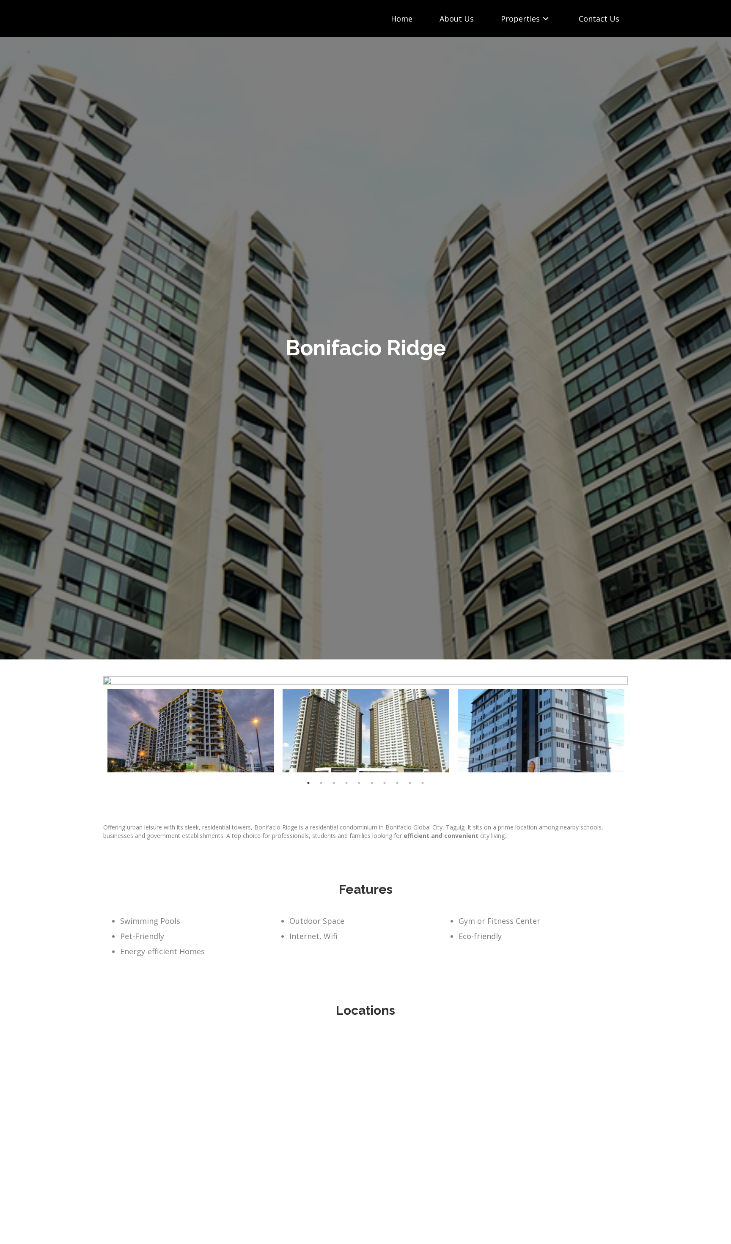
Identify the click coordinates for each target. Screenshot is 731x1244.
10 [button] (422, 783)
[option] (365, 680)
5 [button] (359, 783)
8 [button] (397, 783)
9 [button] (410, 783)
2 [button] (321, 783)
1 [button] (308, 783)
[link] (401, 18)
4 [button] (346, 783)
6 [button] (372, 783)
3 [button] (334, 783)
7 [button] (384, 783)
